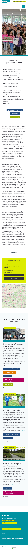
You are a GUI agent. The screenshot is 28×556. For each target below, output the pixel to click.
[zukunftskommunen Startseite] (5, 6)
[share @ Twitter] (13, 256)
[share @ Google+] (15, 256)
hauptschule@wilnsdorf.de (14, 275)
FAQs (3, 533)
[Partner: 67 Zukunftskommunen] (14, 550)
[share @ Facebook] (10, 256)
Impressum (5, 535)
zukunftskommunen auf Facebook (9, 522)
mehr (11, 365)
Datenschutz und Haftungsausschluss (12, 538)
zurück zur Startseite (14, 509)
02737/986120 (14, 278)
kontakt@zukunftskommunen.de (19, 1)
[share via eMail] (18, 256)
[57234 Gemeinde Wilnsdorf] (14, 294)
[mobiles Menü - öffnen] (23, 6)
